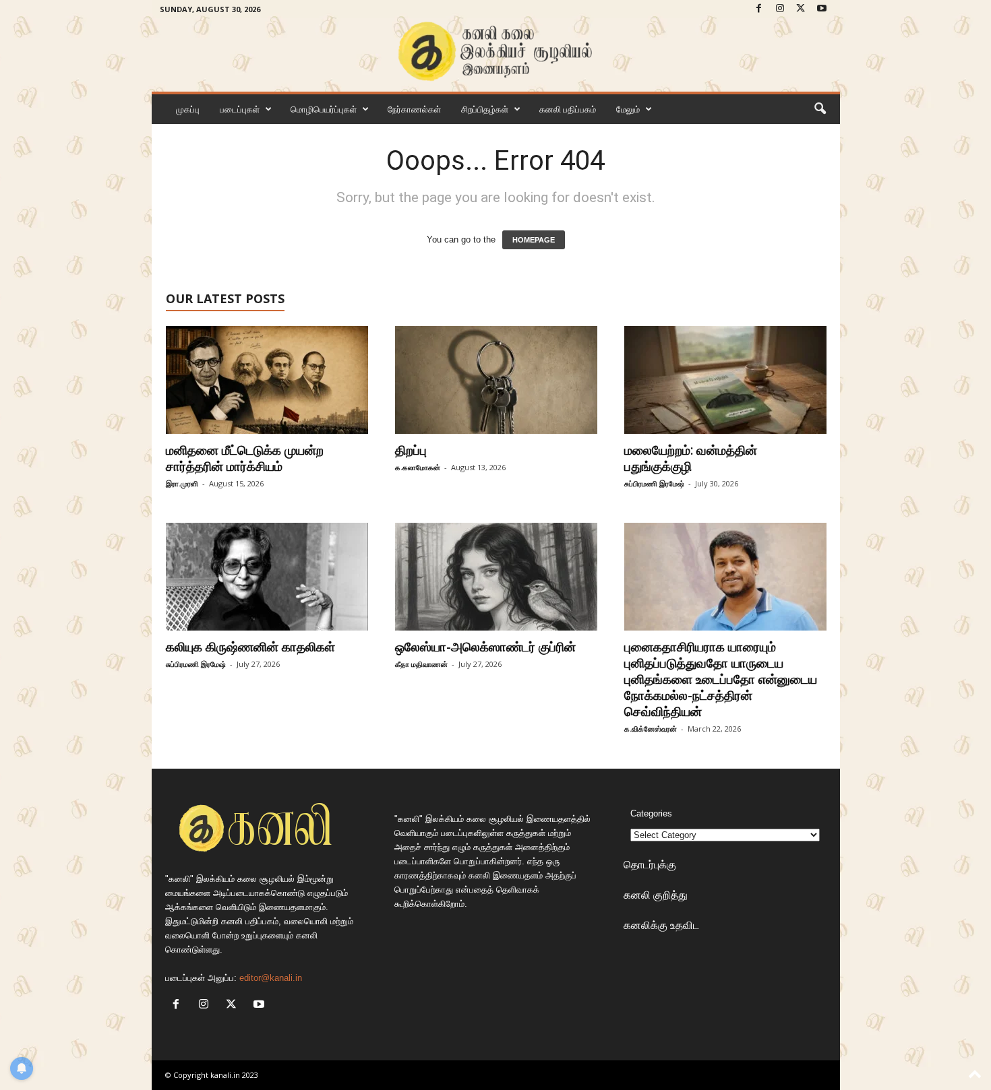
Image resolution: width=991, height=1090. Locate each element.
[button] (820, 109)
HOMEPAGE (533, 240)
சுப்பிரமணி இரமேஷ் (654, 483)
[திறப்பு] (496, 380)
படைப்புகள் (240, 109)
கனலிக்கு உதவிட (661, 925)
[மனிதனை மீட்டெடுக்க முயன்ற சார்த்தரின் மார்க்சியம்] (267, 380)
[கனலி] (496, 51)
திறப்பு (414, 450)
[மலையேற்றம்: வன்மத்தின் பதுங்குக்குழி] (725, 380)
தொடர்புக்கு (650, 864)
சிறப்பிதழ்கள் (484, 109)
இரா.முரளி (182, 483)
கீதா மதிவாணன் (421, 664)
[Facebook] (759, 9)
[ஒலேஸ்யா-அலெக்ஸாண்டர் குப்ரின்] (496, 577)
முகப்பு (188, 109)
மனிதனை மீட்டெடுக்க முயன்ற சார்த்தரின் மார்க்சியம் (245, 458)
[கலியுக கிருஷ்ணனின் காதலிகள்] (267, 577)
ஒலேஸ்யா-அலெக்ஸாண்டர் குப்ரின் (485, 646)
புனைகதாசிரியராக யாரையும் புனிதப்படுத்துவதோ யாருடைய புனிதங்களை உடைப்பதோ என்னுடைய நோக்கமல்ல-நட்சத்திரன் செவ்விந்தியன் (720, 679)
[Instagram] (780, 9)
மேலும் (628, 109)
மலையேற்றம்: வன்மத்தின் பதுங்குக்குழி (690, 458)
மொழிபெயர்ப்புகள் (324, 109)
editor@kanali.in (270, 978)
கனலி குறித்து (656, 894)
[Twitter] (801, 9)
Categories (651, 813)
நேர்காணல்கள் (414, 109)
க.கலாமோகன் (417, 467)
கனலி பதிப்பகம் (567, 109)
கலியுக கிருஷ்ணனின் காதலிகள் (250, 646)
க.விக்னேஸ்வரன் (650, 729)
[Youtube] (822, 9)
